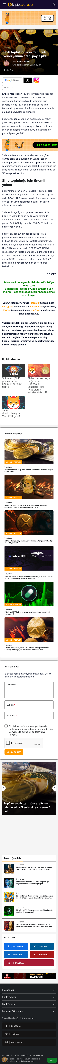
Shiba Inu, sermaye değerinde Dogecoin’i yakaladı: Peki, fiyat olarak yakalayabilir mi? (39, 385)
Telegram (34, 302)
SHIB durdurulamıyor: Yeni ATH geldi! (11, 413)
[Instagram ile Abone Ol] (37, 80)
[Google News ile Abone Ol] (12, 80)
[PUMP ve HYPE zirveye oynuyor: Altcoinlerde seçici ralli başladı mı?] (29, 598)
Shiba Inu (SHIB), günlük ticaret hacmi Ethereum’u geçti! (12, 382)
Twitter (7, 310)
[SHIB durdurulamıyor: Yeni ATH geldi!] (13, 402)
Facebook (35, 306)
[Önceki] (4, 788)
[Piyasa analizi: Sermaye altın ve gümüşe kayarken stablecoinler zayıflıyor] (29, 883)
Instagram (7, 306)
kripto (37, 162)
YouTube (35, 310)
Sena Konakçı (23, 61)
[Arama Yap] (53, 4)
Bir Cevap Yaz (12, 666)
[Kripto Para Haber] (20, 4)
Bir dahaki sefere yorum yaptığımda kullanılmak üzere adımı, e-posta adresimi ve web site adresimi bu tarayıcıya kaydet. (31, 730)
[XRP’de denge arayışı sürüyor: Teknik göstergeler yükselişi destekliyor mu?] (29, 527)
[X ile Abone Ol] (28, 80)
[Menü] (4, 4)
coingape (51, 273)
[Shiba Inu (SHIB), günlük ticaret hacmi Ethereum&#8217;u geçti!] (13, 370)
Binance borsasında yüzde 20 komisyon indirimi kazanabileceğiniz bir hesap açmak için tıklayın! (29, 292)
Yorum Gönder (14, 752)
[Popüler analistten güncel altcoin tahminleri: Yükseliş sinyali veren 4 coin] (29, 456)
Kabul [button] (52, 1060)
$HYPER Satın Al (47, 18)
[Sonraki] (54, 788)
